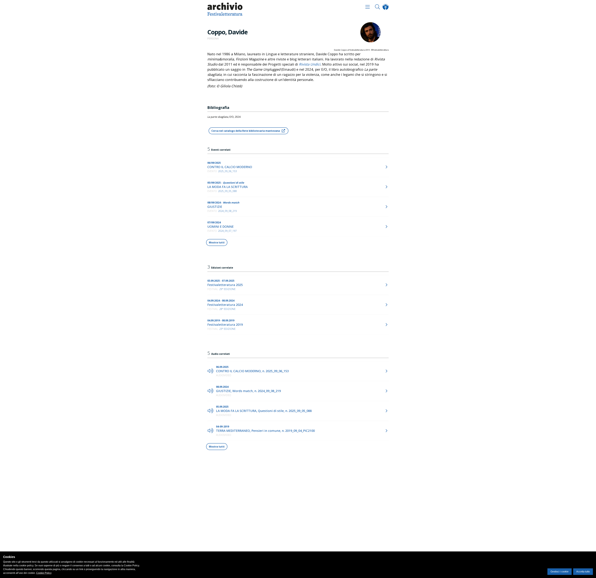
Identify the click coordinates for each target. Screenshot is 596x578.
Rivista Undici (309, 64)
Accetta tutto (583, 571)
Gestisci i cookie (560, 571)
